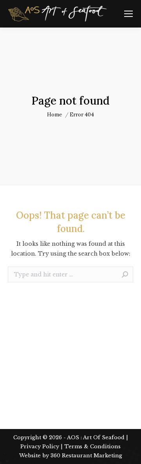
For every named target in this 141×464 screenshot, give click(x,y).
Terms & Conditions (92, 446)
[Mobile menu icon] (128, 13)
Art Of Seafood (104, 437)
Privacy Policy (39, 446)
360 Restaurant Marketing (86, 455)
